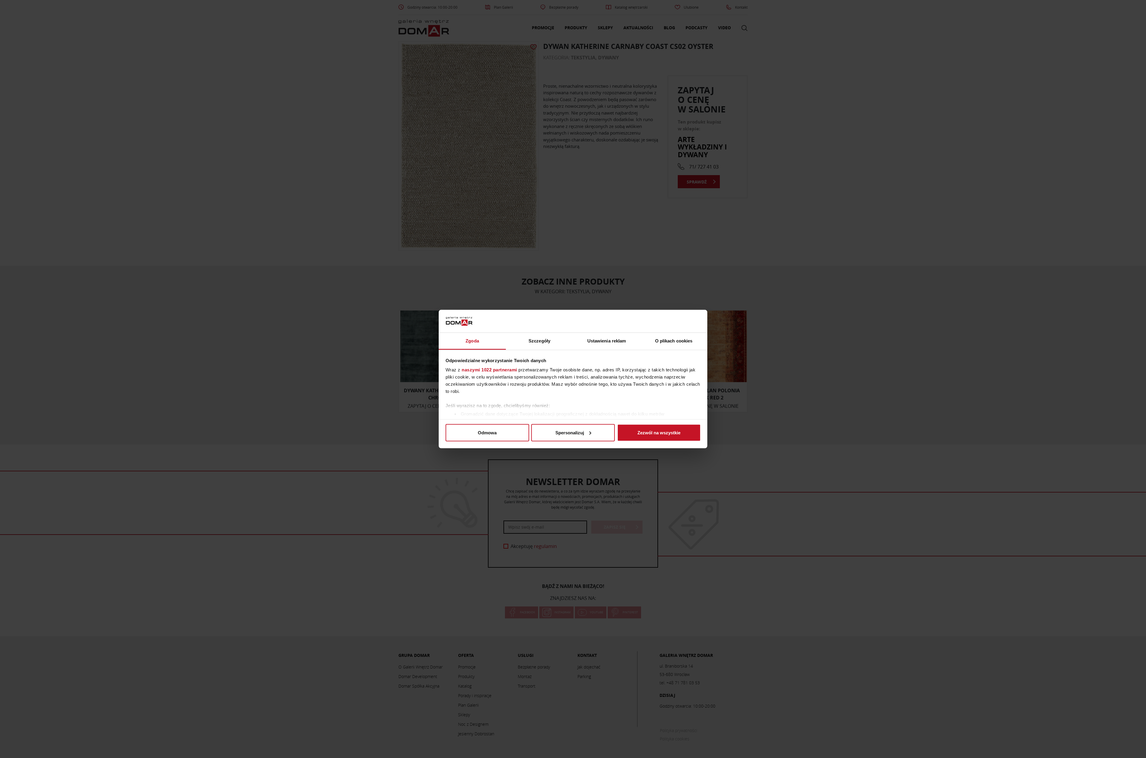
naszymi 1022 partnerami (489, 369)
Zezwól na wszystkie (658, 432)
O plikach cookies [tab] (674, 340)
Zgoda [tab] (472, 340)
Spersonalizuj (569, 432)
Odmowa (487, 432)
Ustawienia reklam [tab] (606, 340)
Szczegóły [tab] (539, 340)
